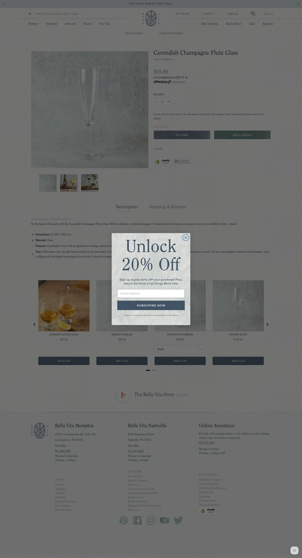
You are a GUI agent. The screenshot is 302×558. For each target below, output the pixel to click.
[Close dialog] (186, 237)
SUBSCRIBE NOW (151, 305)
